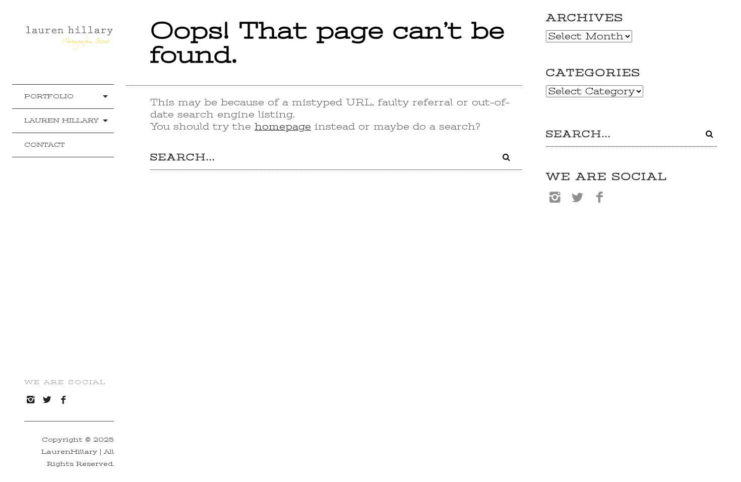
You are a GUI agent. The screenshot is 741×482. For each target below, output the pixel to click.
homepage (283, 127)
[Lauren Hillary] (69, 45)
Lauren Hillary (61, 120)
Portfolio (49, 96)
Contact (44, 144)
